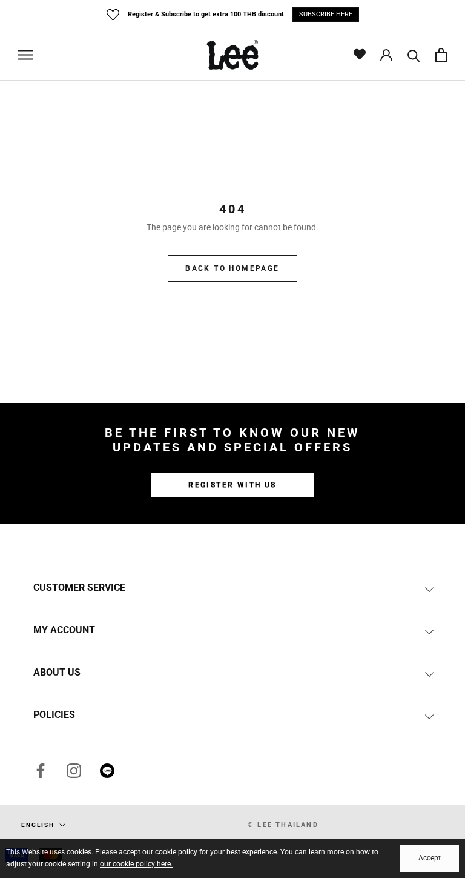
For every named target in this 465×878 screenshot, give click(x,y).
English (37, 825)
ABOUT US (57, 672)
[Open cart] (441, 55)
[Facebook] (40, 770)
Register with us (232, 485)
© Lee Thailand (283, 825)
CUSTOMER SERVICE (79, 587)
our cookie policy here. (136, 864)
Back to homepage (232, 268)
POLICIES (54, 714)
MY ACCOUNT (64, 630)
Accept (429, 858)
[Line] (107, 770)
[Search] (413, 54)
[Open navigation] (25, 55)
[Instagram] (74, 770)
